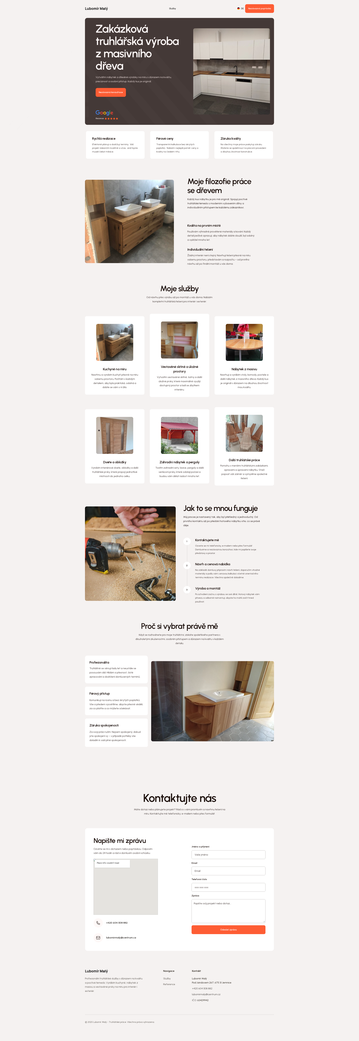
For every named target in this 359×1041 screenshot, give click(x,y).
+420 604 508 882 (202, 988)
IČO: (194, 1000)
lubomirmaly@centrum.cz (206, 994)
